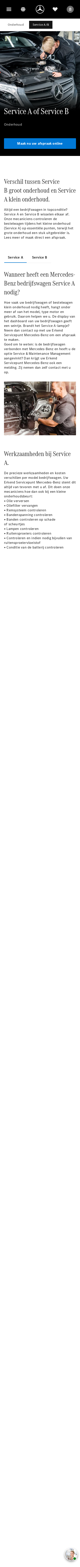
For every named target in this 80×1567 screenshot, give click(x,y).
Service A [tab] (15, 257)
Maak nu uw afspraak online (40, 143)
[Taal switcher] (23, 9)
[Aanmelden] (70, 9)
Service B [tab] (39, 257)
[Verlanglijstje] (55, 9)
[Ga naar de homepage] (40, 9)
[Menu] (9, 9)
